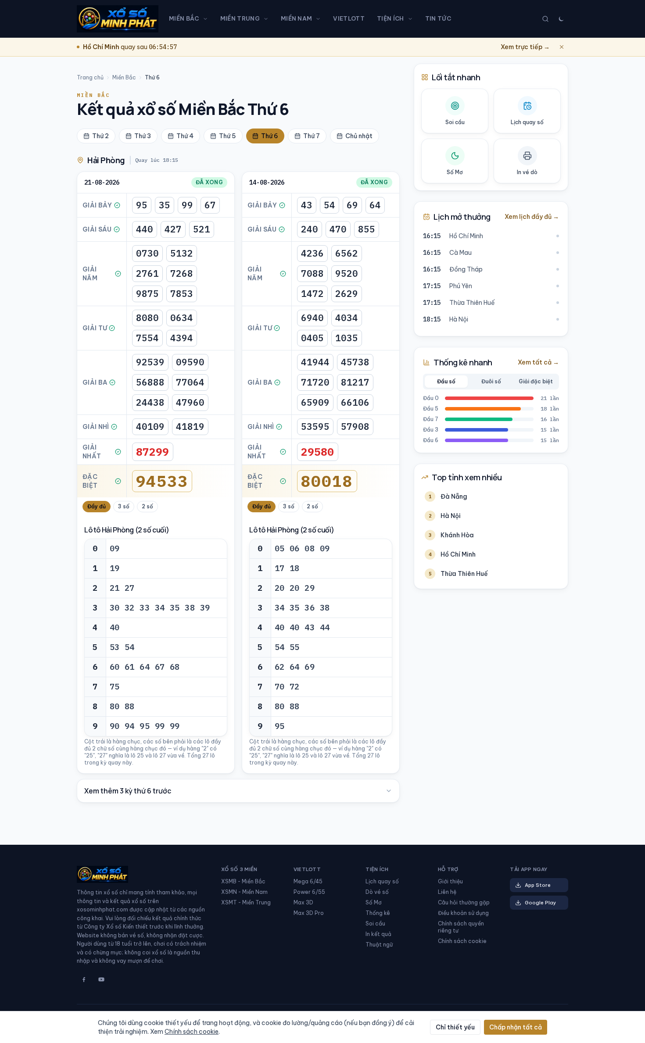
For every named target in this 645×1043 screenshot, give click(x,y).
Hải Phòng (106, 160)
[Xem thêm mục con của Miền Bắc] (207, 19)
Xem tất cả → (538, 362)
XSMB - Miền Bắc (243, 881)
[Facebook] (84, 979)
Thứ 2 (100, 136)
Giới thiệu (450, 881)
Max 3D (303, 902)
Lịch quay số (382, 881)
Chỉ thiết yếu (455, 1027)
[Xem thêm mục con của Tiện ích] (412, 19)
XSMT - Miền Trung (246, 902)
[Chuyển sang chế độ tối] (561, 19)
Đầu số (446, 381)
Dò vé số (377, 892)
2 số (147, 506)
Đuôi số (491, 381)
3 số (123, 506)
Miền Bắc (184, 18)
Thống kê (378, 913)
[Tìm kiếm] (545, 19)
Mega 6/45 (308, 881)
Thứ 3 (142, 136)
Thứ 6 (269, 136)
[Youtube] (101, 979)
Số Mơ (374, 902)
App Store (538, 885)
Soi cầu (375, 923)
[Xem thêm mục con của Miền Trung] (268, 19)
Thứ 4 (185, 136)
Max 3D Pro (309, 913)
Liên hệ (447, 892)
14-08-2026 (266, 182)
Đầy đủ (96, 506)
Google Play (540, 903)
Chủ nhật (359, 136)
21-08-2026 (101, 182)
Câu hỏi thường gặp (464, 902)
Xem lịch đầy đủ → (532, 217)
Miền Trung (240, 18)
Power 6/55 (309, 892)
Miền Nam (296, 18)
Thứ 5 (227, 136)
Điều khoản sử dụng (463, 913)
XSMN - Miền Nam (244, 892)
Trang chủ (90, 77)
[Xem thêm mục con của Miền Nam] (320, 19)
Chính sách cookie (462, 941)
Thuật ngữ (379, 944)
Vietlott (349, 18)
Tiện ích (390, 18)
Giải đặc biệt (536, 381)
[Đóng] (561, 47)
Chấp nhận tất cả (515, 1027)
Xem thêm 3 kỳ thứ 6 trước (127, 791)
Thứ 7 (311, 136)
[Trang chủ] (117, 18)
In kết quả (378, 934)
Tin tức (438, 18)
